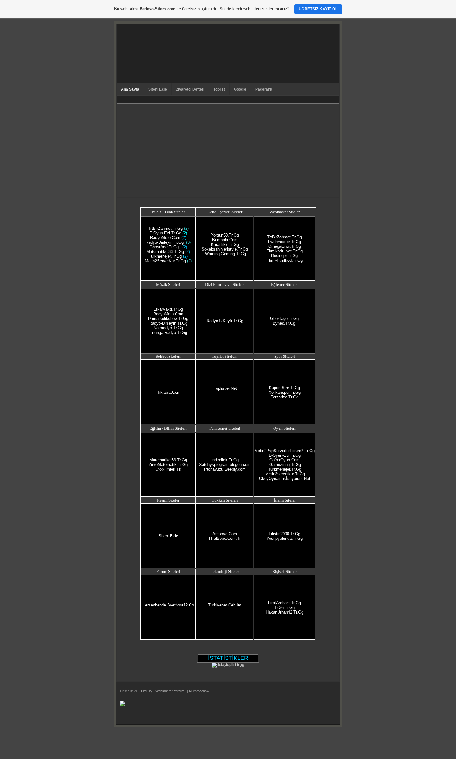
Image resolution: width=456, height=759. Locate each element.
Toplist (219, 89)
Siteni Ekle (157, 89)
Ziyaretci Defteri (190, 89)
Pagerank (263, 89)
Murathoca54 (199, 691)
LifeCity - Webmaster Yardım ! (163, 691)
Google (240, 89)
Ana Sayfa (130, 89)
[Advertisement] (228, 150)
